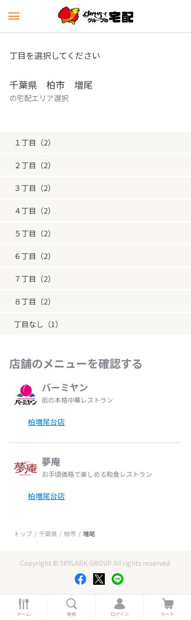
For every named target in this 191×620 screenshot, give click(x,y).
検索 (71, 614)
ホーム (24, 614)
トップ (23, 534)
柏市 (70, 534)
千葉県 (48, 534)
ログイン (119, 614)
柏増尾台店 (46, 421)
